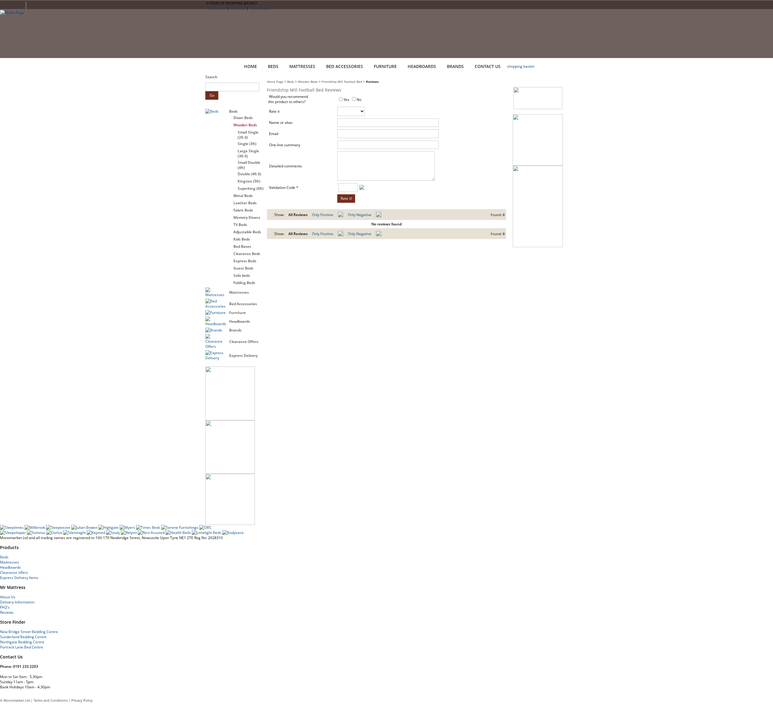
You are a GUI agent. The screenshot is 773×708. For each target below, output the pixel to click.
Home (250, 66)
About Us (7, 597)
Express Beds (244, 260)
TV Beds (240, 224)
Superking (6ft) (251, 188)
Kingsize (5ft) (249, 181)
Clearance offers (14, 572)
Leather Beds (245, 202)
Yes (346, 99)
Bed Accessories (243, 303)
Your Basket (216, 8)
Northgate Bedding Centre (22, 642)
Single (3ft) (247, 143)
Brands (235, 330)
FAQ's (5, 607)
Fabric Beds (243, 210)
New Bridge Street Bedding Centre (29, 631)
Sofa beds (241, 275)
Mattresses (239, 292)
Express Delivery (243, 355)
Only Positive (322, 214)
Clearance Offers (243, 341)
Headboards (239, 321)
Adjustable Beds (247, 231)
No (359, 99)
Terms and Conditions (51, 700)
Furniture (237, 312)
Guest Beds (243, 268)
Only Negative (359, 214)
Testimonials (260, 8)
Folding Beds (244, 282)
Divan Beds (243, 117)
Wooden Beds (245, 125)
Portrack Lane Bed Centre (21, 647)
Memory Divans (246, 217)
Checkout (237, 8)
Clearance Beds (246, 253)
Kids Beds (241, 239)
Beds (233, 111)
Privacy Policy (82, 700)
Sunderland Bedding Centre (23, 636)
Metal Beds (243, 195)
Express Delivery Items (19, 577)
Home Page (275, 81)
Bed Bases (242, 246)
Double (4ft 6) (249, 173)
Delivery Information (17, 602)
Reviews (372, 81)
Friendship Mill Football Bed (342, 81)
